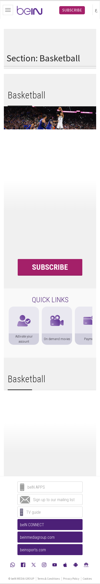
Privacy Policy (71, 578)
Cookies (87, 578)
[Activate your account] (24, 309)
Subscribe (50, 267)
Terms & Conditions (48, 578)
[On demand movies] (57, 309)
